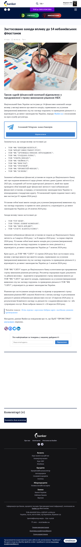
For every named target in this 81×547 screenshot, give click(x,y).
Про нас (27, 441)
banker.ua (35, 508)
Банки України (40, 492)
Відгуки (41, 498)
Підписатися (40, 134)
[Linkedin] (18, 328)
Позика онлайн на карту (40, 486)
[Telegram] (14, 328)
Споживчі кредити (40, 476)
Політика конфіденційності (40, 531)
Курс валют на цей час (40, 456)
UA (41, 4)
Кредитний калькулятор (40, 471)
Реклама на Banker (50, 441)
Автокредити (40, 473)
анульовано (9, 322)
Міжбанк (40, 464)
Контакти (36, 441)
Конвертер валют (40, 458)
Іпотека (40, 479)
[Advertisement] (40, 376)
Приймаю (70, 541)
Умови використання (40, 527)
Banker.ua (58, 114)
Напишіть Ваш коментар (15, 420)
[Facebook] (10, 328)
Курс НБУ (40, 461)
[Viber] (6, 328)
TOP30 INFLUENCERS (42, 9)
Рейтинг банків (40, 495)
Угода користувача (40, 534)
